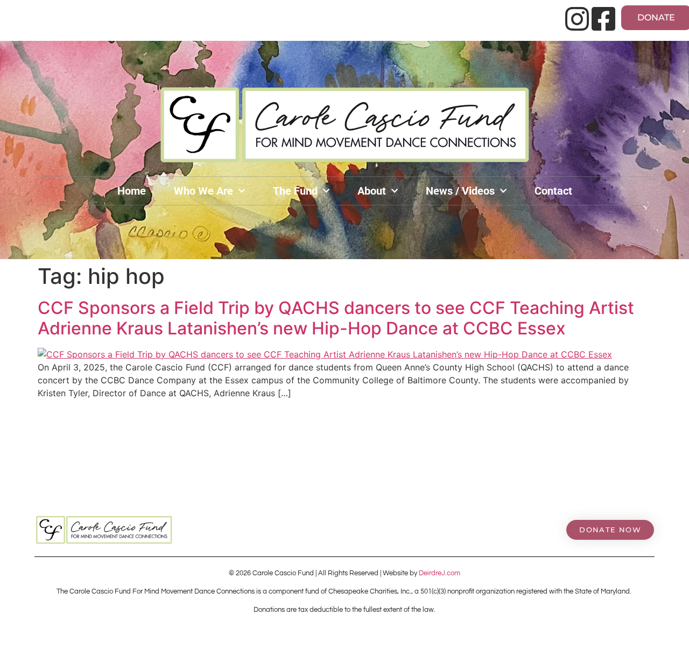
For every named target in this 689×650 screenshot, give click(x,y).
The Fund (295, 190)
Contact (553, 190)
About (371, 190)
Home (131, 190)
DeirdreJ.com (439, 573)
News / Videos (460, 190)
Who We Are (203, 190)
